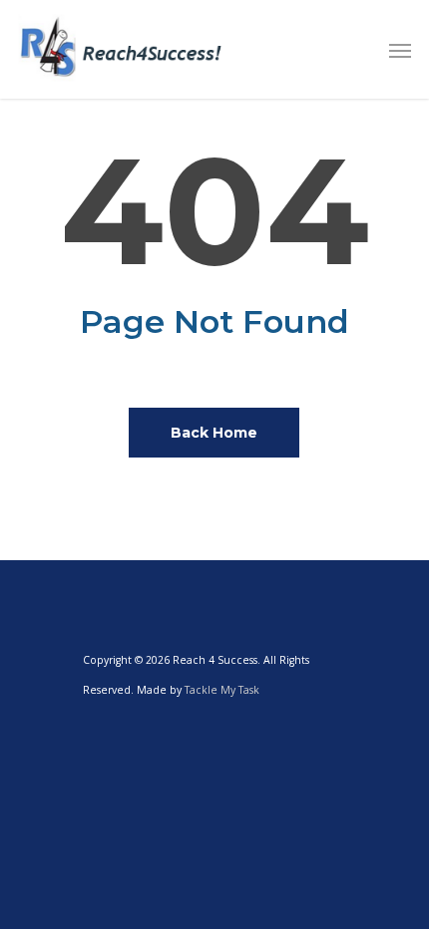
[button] (400, 50)
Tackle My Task (222, 690)
